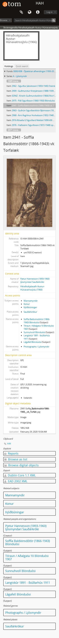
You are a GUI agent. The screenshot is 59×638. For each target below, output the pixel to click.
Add (9, 443)
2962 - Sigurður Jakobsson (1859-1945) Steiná (33, 85)
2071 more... (14, 130)
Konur (27, 304)
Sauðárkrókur (30, 311)
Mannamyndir (31, 300)
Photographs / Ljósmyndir (36, 346)
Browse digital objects (23, 465)
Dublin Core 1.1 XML (21, 475)
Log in (49, 12)
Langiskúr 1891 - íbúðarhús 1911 (27, 583)
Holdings (8, 66)
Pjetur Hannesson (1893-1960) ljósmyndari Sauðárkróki (25, 527)
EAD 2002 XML (17, 481)
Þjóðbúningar (30, 307)
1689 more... (14, 81)
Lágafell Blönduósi (32, 342)
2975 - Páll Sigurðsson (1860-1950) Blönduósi (33, 100)
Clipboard (21, 12)
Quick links (38, 12)
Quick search (22, 66)
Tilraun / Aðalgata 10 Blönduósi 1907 (27, 557)
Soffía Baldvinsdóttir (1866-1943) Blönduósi (27, 542)
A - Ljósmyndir (20, 76)
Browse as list (17, 459)
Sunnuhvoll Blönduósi (34, 332)
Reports (13, 453)
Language (29, 12)
